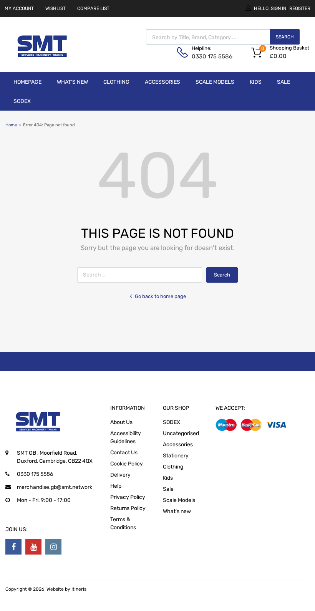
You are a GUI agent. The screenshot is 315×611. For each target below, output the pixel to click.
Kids (256, 82)
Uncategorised (181, 433)
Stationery (176, 455)
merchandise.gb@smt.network (54, 487)
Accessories (162, 82)
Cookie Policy (126, 463)
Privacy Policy (127, 497)
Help (115, 486)
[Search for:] (141, 275)
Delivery (120, 475)
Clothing (116, 82)
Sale (283, 82)
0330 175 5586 (210, 56)
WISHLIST (55, 8)
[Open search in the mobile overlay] (223, 37)
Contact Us (124, 452)
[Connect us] (13, 546)
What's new (72, 82)
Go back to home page (160, 296)
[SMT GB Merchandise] (42, 61)
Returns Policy (128, 508)
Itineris (78, 589)
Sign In (278, 8)
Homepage (27, 82)
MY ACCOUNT (19, 8)
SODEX (22, 101)
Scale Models (215, 82)
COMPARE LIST (93, 8)
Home (11, 125)
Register (299, 8)
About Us (121, 422)
